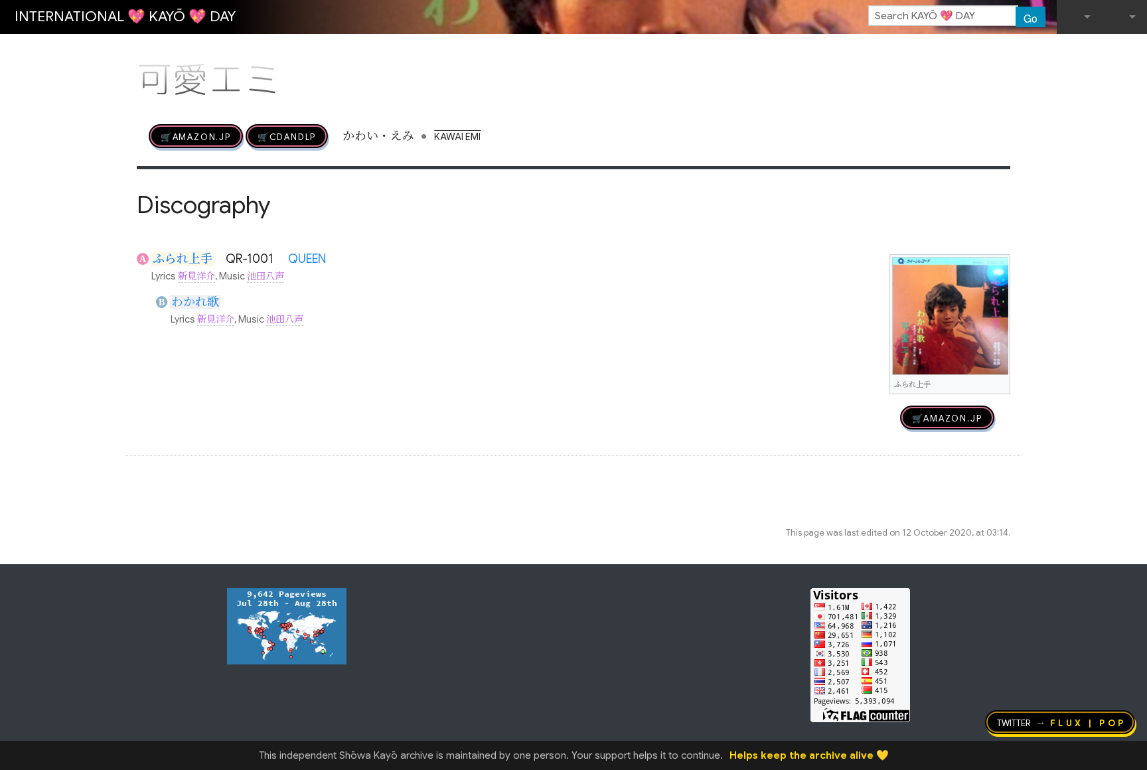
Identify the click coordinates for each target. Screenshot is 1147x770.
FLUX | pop (1088, 722)
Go (1030, 18)
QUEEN (307, 259)
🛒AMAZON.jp (196, 136)
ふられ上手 (182, 259)
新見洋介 (196, 276)
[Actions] (1005, 52)
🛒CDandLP (287, 136)
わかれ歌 (195, 302)
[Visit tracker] (286, 625)
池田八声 (265, 276)
